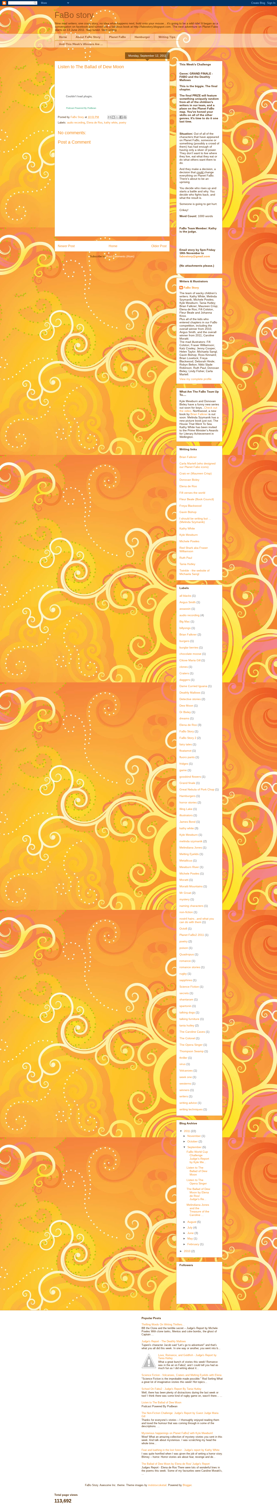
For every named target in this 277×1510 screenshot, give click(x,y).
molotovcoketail (157, 1485)
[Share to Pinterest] (125, 117)
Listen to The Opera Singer (197, 1181)
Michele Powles (189, 541)
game (183, 770)
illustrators (186, 815)
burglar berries (188, 647)
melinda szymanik (190, 841)
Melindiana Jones (190, 847)
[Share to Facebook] (121, 117)
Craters (184, 673)
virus (182, 1064)
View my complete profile (195, 379)
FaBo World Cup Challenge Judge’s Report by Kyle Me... (198, 1157)
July (190, 1227)
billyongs (185, 628)
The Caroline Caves (192, 1031)
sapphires (185, 980)
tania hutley (186, 1025)
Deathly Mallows (189, 692)
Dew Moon (186, 705)
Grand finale (187, 783)
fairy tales (185, 744)
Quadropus (186, 954)
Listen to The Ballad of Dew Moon (197, 1171)
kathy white (110, 122)
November (194, 1136)
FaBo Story (191, 287)
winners (184, 1090)
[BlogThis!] (113, 117)
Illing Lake (185, 809)
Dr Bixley (185, 712)
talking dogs (187, 1012)
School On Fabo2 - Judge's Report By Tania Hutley (171, 1388)
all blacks (185, 595)
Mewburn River (189, 867)
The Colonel (187, 1038)
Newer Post (66, 246)
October (193, 1141)
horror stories (188, 802)
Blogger (187, 1485)
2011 (187, 1131)
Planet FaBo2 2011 (191, 934)
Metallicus (185, 860)
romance (185, 960)
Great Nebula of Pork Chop (196, 789)
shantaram (186, 999)
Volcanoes (186, 1070)
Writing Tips (167, 37)
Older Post (158, 246)
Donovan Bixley (189, 479)
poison (183, 947)
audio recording (76, 122)
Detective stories (190, 699)
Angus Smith (187, 602)
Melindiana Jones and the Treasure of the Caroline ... (198, 1210)
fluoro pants (187, 757)
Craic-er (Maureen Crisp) (195, 473)
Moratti (183, 879)
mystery (184, 899)
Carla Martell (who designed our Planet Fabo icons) (197, 465)
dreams (184, 718)
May (190, 1238)
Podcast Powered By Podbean (81, 108)
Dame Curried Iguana (193, 686)
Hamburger (142, 37)
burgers (184, 641)
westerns (185, 1083)
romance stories (189, 967)
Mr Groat (185, 892)
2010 (187, 1251)
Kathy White (187, 528)
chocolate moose (190, 653)
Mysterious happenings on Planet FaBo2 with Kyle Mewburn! (177, 1433)
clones (183, 666)
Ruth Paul (185, 557)
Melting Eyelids (189, 854)
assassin (185, 608)
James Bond (187, 821)
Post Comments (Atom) (120, 256)
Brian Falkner (199, 414)
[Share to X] (117, 117)
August (192, 1221)
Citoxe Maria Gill (190, 660)
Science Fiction (189, 986)
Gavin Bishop (187, 512)
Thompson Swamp (191, 1051)
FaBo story (74, 15)
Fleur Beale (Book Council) (196, 499)
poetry (122, 122)
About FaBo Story (88, 37)
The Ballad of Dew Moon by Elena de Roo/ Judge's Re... (198, 1194)
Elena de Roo (94, 122)
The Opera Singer (191, 1044)
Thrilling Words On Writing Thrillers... (163, 1324)
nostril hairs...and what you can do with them (196, 920)
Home (63, 37)
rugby (183, 973)
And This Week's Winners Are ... (81, 44)
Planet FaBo (117, 37)
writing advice (188, 1102)
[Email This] (109, 117)
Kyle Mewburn (188, 534)
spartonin (185, 1006)
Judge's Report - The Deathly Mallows (164, 1341)
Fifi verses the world (192, 492)
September (194, 1147)
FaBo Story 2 (187, 737)
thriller (183, 1057)
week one (185, 1077)
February (193, 1244)
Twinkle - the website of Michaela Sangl (194, 572)
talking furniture (189, 1019)
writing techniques (191, 1109)
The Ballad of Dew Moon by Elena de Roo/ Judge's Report (176, 1463)
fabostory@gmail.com (194, 256)
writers (183, 1096)
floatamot (185, 750)
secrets (184, 993)
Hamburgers (187, 796)
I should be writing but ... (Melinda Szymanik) (195, 520)
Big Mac (184, 621)
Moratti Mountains (191, 886)
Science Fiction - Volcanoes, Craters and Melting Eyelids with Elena (181, 1375)
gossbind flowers (190, 776)
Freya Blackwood (190, 505)
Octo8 (183, 928)
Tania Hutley (187, 564)
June (190, 1233)
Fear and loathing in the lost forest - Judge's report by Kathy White (180, 1450)
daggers (184, 679)
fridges (183, 763)
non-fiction (186, 912)
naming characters (191, 905)
